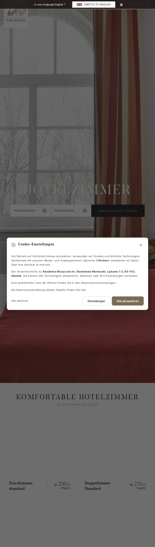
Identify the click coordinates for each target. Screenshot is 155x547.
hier (83, 289)
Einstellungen (96, 301)
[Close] (121, 4)
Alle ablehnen (19, 300)
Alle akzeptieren (128, 301)
